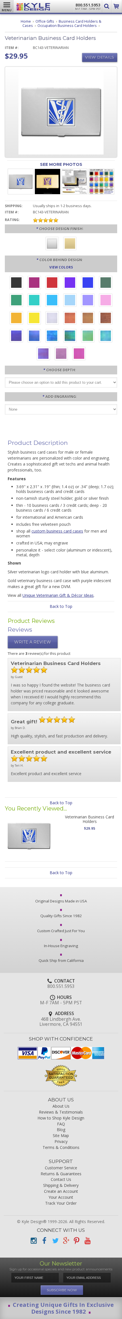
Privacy (61, 1141)
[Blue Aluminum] (87, 283)
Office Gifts (44, 21)
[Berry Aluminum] (34, 283)
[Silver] (52, 244)
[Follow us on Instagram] (33, 1241)
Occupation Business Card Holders (67, 25)
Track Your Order (61, 1203)
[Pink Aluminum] (105, 301)
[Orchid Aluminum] (87, 301)
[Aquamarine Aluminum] (70, 301)
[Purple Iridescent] (43, 354)
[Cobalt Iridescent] (34, 336)
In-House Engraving (61, 945)
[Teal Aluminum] (34, 301)
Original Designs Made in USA (61, 901)
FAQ (61, 1124)
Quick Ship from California (61, 960)
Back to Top (61, 606)
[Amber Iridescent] (87, 319)
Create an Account (61, 1191)
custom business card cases (57, 531)
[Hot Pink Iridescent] (79, 354)
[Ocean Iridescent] (52, 336)
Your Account (61, 1197)
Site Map (61, 1135)
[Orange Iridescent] (70, 319)
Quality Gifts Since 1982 (61, 915)
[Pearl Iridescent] (52, 319)
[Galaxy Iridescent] (16, 336)
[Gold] (70, 244)
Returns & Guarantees (61, 1174)
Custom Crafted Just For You (61, 930)
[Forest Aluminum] (105, 283)
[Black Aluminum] (16, 283)
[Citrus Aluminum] (16, 319)
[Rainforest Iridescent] (70, 336)
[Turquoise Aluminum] (52, 301)
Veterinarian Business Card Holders (89, 819)
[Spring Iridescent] (87, 336)
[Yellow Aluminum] (34, 319)
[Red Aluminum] (52, 283)
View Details (99, 57)
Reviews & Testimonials (61, 1112)
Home (26, 21)
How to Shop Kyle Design (60, 1118)
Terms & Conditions (61, 1147)
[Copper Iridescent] (105, 319)
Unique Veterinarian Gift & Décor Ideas (58, 595)
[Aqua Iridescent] (105, 336)
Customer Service (61, 1168)
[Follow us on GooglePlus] (66, 1241)
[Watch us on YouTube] (87, 1241)
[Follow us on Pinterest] (76, 1241)
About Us (61, 1106)
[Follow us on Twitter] (55, 1241)
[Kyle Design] (33, 5)
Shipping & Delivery (61, 1185)
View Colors (61, 267)
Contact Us (61, 1179)
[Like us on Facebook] (44, 1241)
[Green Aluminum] (16, 301)
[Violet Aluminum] (70, 283)
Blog (61, 1129)
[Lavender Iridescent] (61, 354)
